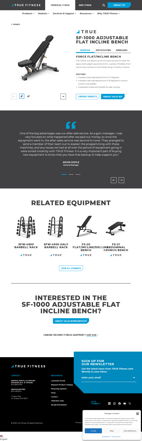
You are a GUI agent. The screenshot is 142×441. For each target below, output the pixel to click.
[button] (137, 413)
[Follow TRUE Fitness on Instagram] (114, 403)
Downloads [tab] (121, 50)
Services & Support (63, 13)
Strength (16, 24)
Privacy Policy (116, 436)
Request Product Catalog (62, 385)
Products (27, 13)
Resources (86, 13)
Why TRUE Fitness (107, 13)
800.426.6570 (16, 391)
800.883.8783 (16, 385)
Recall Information (59, 405)
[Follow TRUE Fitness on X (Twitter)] (130, 403)
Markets (42, 13)
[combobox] (4, 436)
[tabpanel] (103, 74)
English (3, 439)
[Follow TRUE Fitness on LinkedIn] (109, 403)
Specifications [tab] (103, 50)
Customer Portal (58, 381)
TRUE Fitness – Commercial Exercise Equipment (25, 5)
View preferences (130, 431)
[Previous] (113, 180)
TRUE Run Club (57, 401)
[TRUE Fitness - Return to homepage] (71, 366)
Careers (54, 397)
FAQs (53, 393)
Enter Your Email (91, 377)
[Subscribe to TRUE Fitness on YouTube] (124, 403)
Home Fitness (85, 5)
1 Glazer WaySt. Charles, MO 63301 (22, 397)
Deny (112, 431)
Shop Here (91, 335)
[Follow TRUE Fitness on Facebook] (119, 403)
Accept (93, 431)
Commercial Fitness (60, 5)
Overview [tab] (85, 50)
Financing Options (59, 389)
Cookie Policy (106, 436)
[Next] (63, 96)
